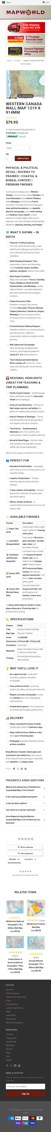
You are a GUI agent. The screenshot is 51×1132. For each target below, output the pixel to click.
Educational (11, 1019)
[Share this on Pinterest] (21, 769)
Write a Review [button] (27, 847)
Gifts (8, 1056)
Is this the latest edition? (16, 803)
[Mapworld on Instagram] (15, 1065)
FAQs (8, 1012)
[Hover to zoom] (25, 84)
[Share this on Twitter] (13, 768)
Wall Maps (10, 1045)
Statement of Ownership (16, 997)
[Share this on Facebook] (17, 769)
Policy (8, 1001)
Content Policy (12, 1004)
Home (9, 61)
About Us (9, 990)
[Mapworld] (25, 12)
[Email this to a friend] (25, 769)
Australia (9, 1034)
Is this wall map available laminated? (21, 797)
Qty (7, 154)
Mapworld (18, 1110)
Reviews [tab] (12, 859)
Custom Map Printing (14, 1008)
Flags (8, 1053)
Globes (9, 1060)
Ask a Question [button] (27, 853)
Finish (8, 143)
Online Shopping (12, 993)
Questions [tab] (29, 859)
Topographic (11, 1038)
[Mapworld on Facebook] (7, 1065)
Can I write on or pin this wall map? (21, 810)
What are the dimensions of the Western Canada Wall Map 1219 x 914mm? (23, 788)
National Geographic (14, 1023)
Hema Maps (11, 1015)
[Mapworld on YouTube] (11, 1065)
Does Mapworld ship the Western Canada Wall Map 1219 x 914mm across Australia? (23, 819)
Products (17, 61)
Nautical (9, 1049)
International (11, 1042)
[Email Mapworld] (19, 1065)
